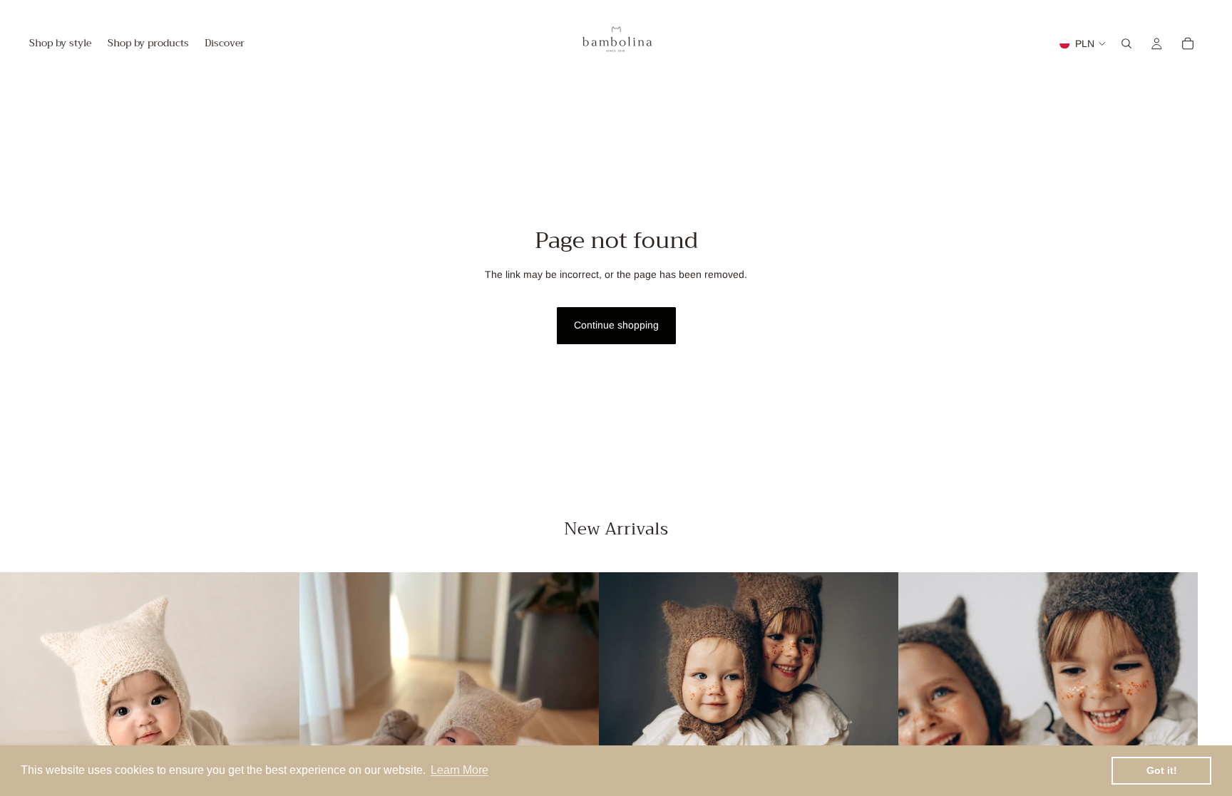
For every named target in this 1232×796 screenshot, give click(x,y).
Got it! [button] (1161, 770)
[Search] (1126, 43)
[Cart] (1187, 43)
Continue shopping (616, 325)
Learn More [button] (459, 770)
